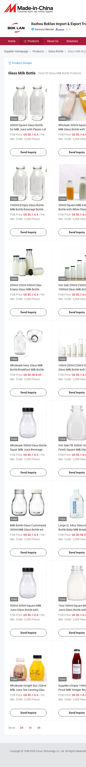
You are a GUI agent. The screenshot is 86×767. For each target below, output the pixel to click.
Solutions (72, 41)
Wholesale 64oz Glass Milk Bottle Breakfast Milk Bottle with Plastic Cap (27, 369)
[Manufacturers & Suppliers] (29, 8)
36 (30, 728)
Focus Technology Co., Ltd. (50, 751)
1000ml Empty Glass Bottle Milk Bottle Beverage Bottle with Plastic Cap (27, 209)
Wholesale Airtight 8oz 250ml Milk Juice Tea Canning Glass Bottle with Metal (28, 690)
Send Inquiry (28, 152)
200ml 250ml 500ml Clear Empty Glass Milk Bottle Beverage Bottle (26, 289)
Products (33, 41)
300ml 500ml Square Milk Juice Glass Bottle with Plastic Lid (25, 610)
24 (21, 727)
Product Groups (21, 63)
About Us (52, 41)
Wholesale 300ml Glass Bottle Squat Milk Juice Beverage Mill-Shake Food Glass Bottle (28, 449)
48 (38, 728)
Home (11, 41)
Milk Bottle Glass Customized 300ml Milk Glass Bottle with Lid (28, 529)
